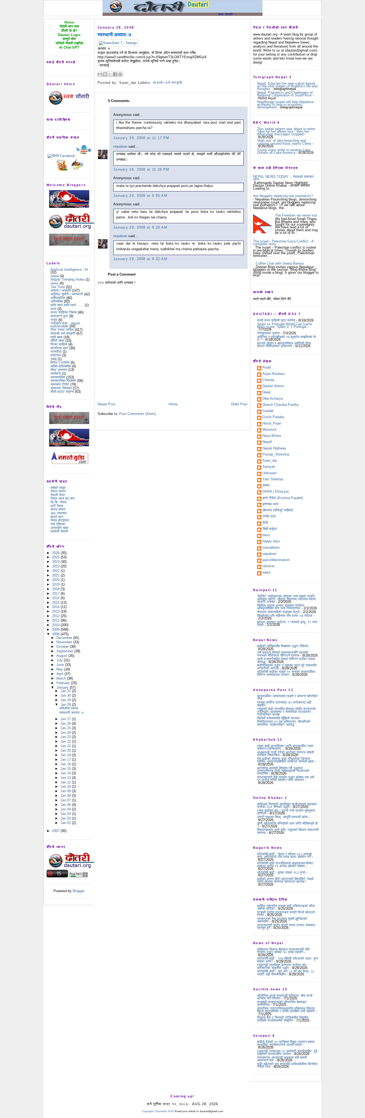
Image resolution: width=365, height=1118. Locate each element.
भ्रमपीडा (56, 352)
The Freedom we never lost (296, 215)
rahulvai (268, 566)
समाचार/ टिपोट (60, 384)
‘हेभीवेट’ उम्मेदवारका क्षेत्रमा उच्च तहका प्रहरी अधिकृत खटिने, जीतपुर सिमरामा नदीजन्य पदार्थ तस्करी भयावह (286, 599)
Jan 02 (66, 818)
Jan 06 (66, 805)
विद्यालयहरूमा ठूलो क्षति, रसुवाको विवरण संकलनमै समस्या (288, 831)
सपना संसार (58, 509)
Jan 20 (66, 750)
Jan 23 (66, 737)
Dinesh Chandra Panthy (280, 405)
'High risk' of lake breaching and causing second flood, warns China (284, 142)
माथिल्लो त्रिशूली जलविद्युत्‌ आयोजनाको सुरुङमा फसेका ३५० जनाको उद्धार (287, 805)
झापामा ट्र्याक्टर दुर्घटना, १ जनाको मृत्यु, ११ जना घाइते (287, 623)
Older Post (239, 404)
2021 (56, 575)
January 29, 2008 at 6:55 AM (140, 196)
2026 (56, 553)
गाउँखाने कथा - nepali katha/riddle (65, 324)
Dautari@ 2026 (165, 1111)
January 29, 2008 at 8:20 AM (140, 227)
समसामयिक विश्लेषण (63, 381)
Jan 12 (66, 782)
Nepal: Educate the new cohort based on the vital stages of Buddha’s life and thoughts (287, 86)
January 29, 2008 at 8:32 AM (140, 259)
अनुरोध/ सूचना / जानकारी (67, 294)
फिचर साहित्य (59, 344)
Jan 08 (66, 796)
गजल (54, 320)
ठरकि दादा (269, 516)
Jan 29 (66, 700)
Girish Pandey (273, 417)
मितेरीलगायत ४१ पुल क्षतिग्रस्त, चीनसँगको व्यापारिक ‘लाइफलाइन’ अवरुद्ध (283, 723)
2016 (56, 598)
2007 (56, 831)
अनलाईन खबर (59, 528)
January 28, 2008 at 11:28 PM (141, 169)
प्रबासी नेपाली (59, 531)
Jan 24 (66, 733)
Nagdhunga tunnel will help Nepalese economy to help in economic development (285, 104)
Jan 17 (66, 760)
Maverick (269, 429)
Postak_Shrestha (275, 454)
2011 (56, 620)
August (62, 656)
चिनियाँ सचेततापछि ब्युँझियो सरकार (278, 718)
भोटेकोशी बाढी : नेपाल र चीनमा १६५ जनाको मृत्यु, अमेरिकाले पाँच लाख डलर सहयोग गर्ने (284, 855)
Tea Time (58, 287)
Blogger (78, 891)
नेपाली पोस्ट (58, 495)
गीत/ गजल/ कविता (62, 330)
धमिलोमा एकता (68, 708)
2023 (56, 566)
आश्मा (266, 485)
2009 (56, 629)
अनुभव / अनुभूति (61, 290)
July (60, 660)
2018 (56, 589)
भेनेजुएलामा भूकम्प (268, 333)
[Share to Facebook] (115, 74)
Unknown (269, 473)
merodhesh (270, 548)
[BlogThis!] (105, 74)
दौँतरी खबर (57, 341)
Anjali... (268, 367)
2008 (56, 634)
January (63, 687)
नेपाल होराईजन (60, 520)
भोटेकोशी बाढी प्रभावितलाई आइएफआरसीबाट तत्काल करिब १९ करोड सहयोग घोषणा (285, 864)
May (60, 669)
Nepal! (267, 442)
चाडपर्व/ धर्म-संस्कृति (63, 333)
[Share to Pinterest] (120, 74)
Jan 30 (66, 695)
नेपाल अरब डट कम (63, 498)
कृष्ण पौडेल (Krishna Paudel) (282, 498)
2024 (56, 562)
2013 (56, 611)
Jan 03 (66, 814)
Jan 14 (66, 773)
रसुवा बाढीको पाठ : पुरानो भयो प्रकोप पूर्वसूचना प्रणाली (286, 812)
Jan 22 (66, 741)
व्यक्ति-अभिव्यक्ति (61, 366)
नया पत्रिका (58, 524)
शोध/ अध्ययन (59, 370)
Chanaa (268, 380)
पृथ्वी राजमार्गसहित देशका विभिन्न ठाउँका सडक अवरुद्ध (286, 660)
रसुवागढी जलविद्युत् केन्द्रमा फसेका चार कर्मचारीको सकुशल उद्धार (281, 966)
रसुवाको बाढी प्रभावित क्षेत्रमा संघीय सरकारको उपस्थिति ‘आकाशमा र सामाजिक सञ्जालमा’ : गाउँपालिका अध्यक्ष (286, 711)
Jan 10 (66, 786)
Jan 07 (66, 800)
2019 (56, 584)
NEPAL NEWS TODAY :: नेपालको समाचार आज (283, 178)
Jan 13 (66, 778)
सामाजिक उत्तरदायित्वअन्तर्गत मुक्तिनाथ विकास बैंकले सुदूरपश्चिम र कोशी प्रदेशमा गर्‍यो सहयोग (286, 1009)
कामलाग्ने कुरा (59, 316)
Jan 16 (66, 764)
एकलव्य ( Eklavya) (275, 491)
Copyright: (148, 1111)
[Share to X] (110, 74)
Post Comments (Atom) (137, 414)
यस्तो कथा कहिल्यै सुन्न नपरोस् (276, 320)
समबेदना (56, 373)
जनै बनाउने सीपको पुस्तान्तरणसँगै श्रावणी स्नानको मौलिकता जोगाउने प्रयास (282, 653)
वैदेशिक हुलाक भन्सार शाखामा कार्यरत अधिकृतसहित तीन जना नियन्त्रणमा (280, 606)
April (60, 674)
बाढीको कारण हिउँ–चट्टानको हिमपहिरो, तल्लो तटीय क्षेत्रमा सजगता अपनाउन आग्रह (285, 880)
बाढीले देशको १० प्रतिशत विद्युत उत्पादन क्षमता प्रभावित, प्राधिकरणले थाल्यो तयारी (285, 1043)
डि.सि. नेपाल (59, 502)
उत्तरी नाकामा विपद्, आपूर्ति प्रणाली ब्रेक (282, 817)
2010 (56, 625)
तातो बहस (57, 337)
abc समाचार (59, 513)
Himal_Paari (271, 423)
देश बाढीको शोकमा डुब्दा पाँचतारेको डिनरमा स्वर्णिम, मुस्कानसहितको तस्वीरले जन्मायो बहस (285, 760)
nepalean (120, 146)
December (64, 638)
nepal (55, 276)
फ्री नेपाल (57, 506)
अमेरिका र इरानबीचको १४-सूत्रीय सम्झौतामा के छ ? (286, 338)
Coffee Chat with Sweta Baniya (280, 263)
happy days (271, 541)
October (63, 647)
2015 (56, 603)
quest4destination (276, 560)
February (63, 683)
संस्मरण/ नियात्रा (61, 388)
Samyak (268, 467)
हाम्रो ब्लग (57, 517)
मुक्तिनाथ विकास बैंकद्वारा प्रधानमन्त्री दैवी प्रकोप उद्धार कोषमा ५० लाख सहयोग (283, 950)
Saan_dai (269, 460)
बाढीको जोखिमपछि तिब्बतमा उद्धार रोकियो (282, 646)
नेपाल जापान (58, 491)
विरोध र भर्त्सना (60, 362)
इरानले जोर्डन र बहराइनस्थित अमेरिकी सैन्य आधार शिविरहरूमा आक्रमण (284, 344)
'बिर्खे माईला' (269, 529)
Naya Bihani (271, 436)
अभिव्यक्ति (57, 301)
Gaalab (267, 411)
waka (266, 572)
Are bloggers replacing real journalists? (283, 196)
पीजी (265, 523)
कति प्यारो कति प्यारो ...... (67, 305)
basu (266, 535)
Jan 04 (66, 809)
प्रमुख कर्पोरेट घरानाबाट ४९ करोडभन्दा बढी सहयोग (284, 703)
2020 (56, 580)
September (65, 651)
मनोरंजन (56, 355)
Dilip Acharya (272, 399)
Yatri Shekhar (272, 479)
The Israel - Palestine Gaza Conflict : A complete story (283, 242)
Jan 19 (66, 755)
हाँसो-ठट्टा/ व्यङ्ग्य (62, 392)
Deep (266, 392)
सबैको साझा (58, 488)
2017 (56, 593)
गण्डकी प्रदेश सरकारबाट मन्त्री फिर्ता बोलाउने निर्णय (286, 913)
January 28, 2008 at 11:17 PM (141, 138)
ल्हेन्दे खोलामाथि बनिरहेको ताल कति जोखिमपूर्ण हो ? (287, 824)
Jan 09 (66, 791)
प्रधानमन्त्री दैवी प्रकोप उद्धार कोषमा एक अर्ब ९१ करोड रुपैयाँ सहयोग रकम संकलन (285, 778)
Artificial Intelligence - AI (69, 270)
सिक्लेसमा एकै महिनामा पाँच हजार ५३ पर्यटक (284, 616)
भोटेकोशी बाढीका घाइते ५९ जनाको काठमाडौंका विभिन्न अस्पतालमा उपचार (286, 673)
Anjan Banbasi (273, 374)
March (61, 678)
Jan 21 (66, 746)
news (55, 283)
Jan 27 (66, 719)
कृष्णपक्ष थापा (270, 504)
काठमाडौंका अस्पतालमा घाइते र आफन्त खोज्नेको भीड (287, 697)
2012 (56, 616)
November (64, 642)
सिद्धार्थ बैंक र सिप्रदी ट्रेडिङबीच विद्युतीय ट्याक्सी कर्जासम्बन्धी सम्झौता (282, 1018)
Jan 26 (66, 723)
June (60, 665)
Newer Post (106, 404)
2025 (56, 557)
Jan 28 (66, 705)
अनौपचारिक (58, 298)
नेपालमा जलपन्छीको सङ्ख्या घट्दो (278, 612)
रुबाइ (54, 359)
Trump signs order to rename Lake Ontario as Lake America (283, 151)
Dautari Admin (273, 386)
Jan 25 (66, 728)
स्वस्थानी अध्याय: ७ (71, 713)
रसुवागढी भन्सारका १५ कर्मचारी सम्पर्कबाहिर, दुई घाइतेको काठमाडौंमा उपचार (287, 1052)
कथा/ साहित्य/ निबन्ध (64, 312)
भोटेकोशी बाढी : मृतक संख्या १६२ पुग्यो (281, 872)
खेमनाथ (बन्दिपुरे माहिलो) (277, 510)
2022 (56, 571)
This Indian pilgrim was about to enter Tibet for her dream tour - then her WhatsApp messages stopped (286, 131)
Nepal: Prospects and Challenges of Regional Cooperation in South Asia (285, 94)
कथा (53, 309)
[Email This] (100, 74)
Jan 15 (66, 769)
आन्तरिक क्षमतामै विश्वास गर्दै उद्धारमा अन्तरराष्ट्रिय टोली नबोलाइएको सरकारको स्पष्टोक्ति (283, 771)
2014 (56, 607)
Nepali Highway (274, 448)
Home (173, 404)
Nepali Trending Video (67, 279)
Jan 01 (66, 823)
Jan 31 (66, 691)
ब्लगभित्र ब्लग (59, 348)
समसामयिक (58, 377)
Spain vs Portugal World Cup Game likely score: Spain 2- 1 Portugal (284, 325)
